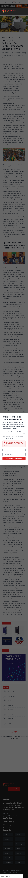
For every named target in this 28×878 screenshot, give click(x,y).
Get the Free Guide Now (14, 458)
